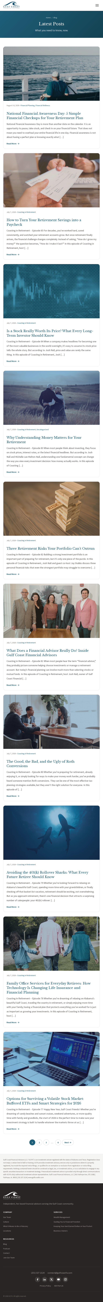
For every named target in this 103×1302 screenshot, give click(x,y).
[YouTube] (58, 1279)
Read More (13, 143)
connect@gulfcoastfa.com (60, 1272)
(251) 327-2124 (37, 1272)
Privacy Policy (45, 1286)
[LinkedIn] (44, 1279)
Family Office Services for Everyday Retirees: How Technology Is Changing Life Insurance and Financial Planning (49, 987)
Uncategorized (43, 429)
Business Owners (61, 1231)
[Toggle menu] (97, 5)
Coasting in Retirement (26, 212)
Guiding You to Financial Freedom (67, 1222)
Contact (6, 1253)
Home (48, 17)
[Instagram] (65, 1279)
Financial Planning (28, 105)
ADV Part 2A (58, 1286)
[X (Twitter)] (51, 1279)
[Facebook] (37, 1279)
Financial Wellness (43, 105)
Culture (6, 1222)
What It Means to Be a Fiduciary (15, 1226)
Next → (68, 1142)
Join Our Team (9, 1257)
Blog (5, 1244)
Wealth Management (62, 1217)
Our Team (7, 1217)
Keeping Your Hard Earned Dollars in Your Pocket (73, 1226)
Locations (7, 1231)
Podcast (6, 1248)
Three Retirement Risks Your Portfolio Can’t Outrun (51, 548)
